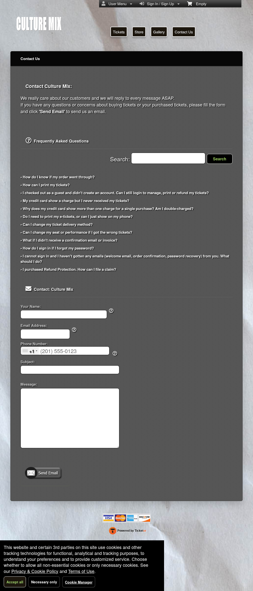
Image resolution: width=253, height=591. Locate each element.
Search (219, 159)
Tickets (119, 31)
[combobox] (30, 351)
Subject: (28, 362)
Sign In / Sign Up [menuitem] (159, 3)
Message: (29, 384)
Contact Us (184, 31)
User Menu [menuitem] (116, 3)
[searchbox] (168, 158)
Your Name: (31, 306)
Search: (120, 159)
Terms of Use (81, 571)
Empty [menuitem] (199, 3)
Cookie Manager (78, 582)
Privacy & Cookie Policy (34, 571)
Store (139, 31)
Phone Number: (34, 344)
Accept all (14, 581)
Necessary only (44, 581)
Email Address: (34, 325)
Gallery (159, 31)
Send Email (45, 473)
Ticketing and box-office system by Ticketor (127, 531)
